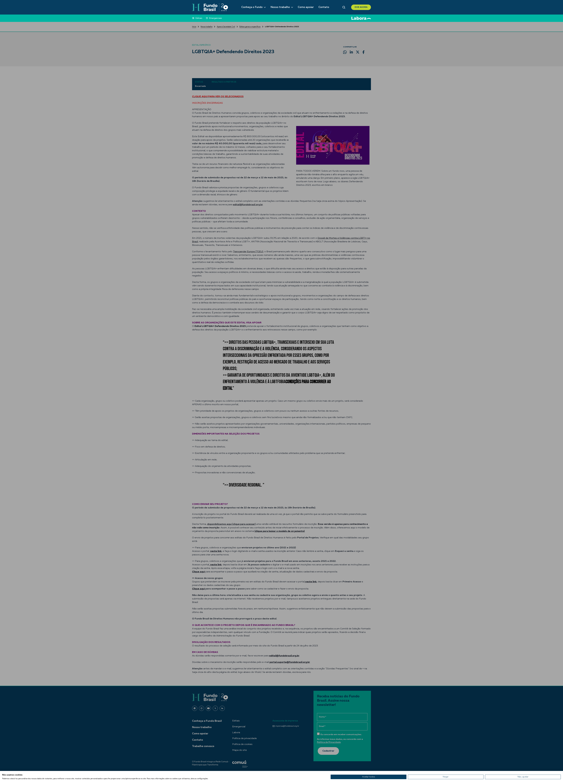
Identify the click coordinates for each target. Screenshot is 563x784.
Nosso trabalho (280, 7)
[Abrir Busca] (343, 7)
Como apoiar (306, 7)
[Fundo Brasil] (210, 7)
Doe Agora (361, 7)
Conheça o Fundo (252, 7)
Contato (323, 7)
